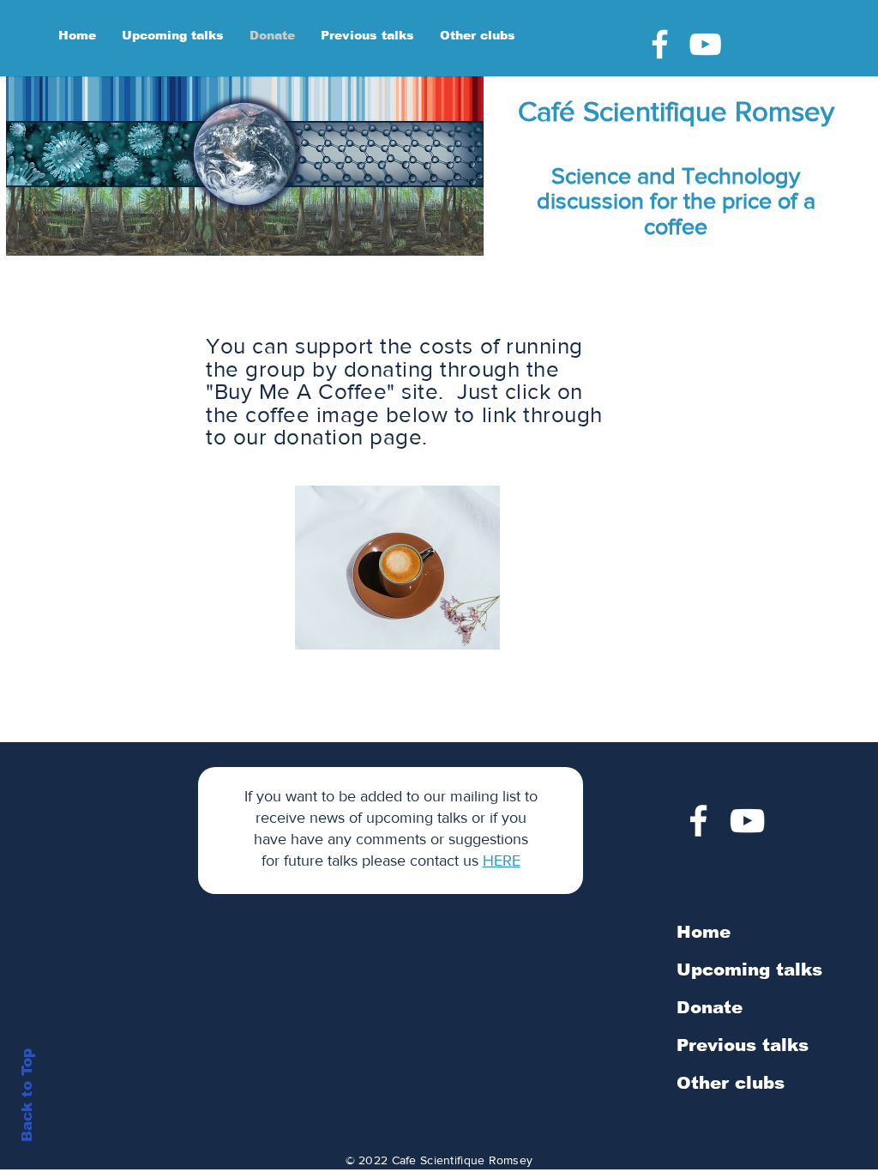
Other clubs (731, 1082)
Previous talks (743, 1045)
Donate (710, 1007)
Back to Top (27, 1095)
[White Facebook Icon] (659, 44)
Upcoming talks (749, 969)
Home (704, 931)
